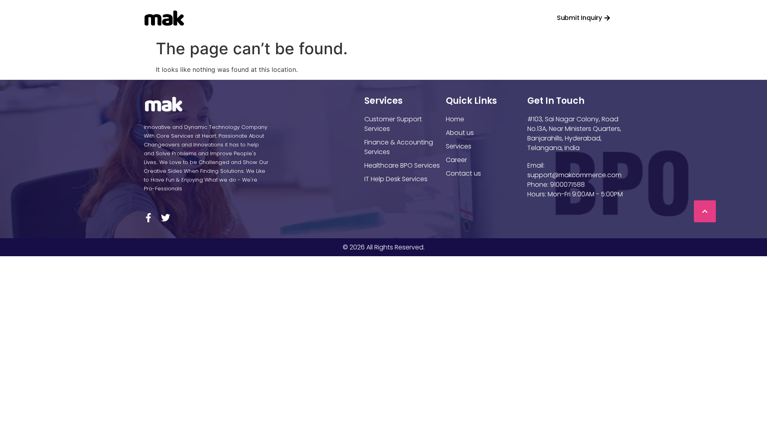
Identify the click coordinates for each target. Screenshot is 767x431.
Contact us (464, 18)
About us (460, 132)
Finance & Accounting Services (398, 147)
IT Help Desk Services (395, 179)
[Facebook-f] (148, 217)
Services (359, 18)
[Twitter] (165, 217)
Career (414, 18)
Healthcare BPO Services (402, 165)
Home (255, 18)
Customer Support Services (393, 124)
